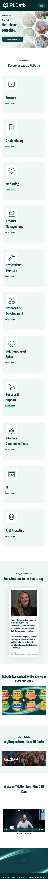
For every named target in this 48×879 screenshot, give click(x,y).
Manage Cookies (39, 877)
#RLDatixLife (14, 759)
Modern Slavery (28, 877)
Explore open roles (13, 39)
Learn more (10, 103)
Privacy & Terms (16, 877)
